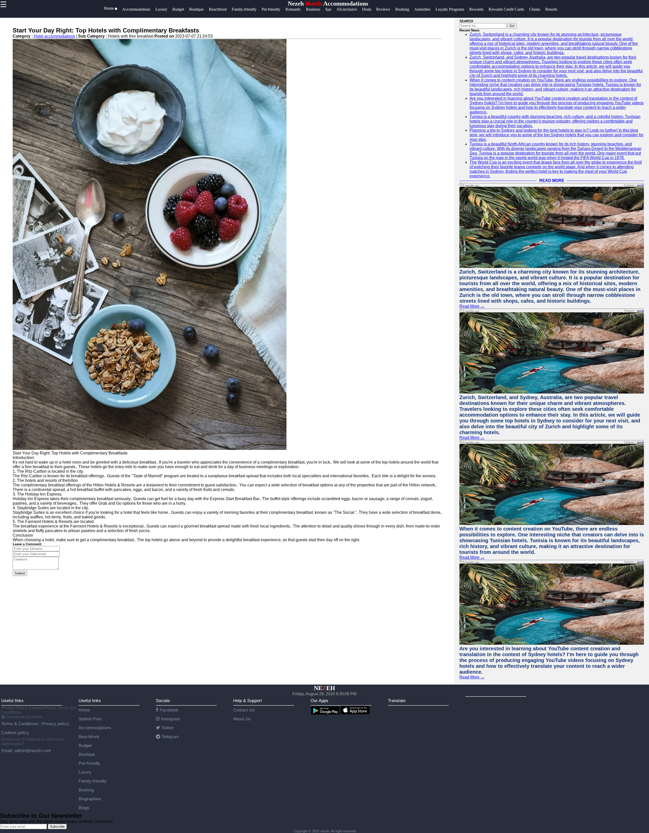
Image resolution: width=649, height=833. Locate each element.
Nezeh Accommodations (328, 3)
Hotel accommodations (54, 36)
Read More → (471, 306)
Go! (512, 26)
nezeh (640, 184)
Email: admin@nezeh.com (26, 750)
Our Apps (319, 700)
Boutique (87, 754)
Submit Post (90, 718)
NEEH (324, 688)
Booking (86, 789)
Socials (163, 700)
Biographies (90, 798)
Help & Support (247, 700)
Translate (396, 700)
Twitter (167, 727)
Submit (20, 573)
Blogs (84, 807)
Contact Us (244, 709)
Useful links (12, 700)
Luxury (85, 772)
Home (84, 709)
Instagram (170, 718)
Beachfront (89, 736)
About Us (242, 718)
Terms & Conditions (20, 723)
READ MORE (551, 180)
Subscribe (57, 826)
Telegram (169, 736)
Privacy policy (55, 723)
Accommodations (95, 727)
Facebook (168, 709)
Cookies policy (15, 732)
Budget (85, 745)
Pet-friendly (89, 763)
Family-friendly (93, 781)
